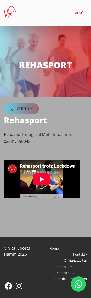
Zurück (24, 108)
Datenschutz (64, 272)
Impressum (64, 266)
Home (54, 248)
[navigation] (72, 13)
